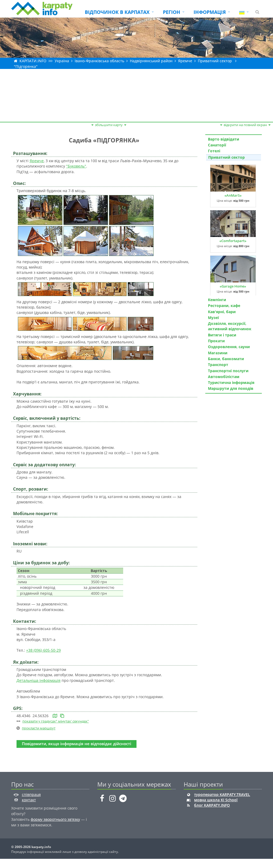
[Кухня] (45, 288)
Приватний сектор (215, 60)
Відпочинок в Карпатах (117, 12)
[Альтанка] (85, 240)
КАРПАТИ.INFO (32, 60)
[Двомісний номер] (45, 323)
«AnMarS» (233, 195)
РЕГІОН (171, 12)
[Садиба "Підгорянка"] (40, 209)
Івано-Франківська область (99, 60)
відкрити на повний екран (245, 124)
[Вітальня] (100, 288)
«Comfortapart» (232, 240)
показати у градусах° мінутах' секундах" (55, 721)
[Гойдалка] (131, 240)
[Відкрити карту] (55, 715)
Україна (62, 60)
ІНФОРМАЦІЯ (210, 12)
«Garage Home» (233, 286)
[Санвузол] (141, 288)
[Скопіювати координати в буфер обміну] (62, 715)
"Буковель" (76, 166)
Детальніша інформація (39, 680)
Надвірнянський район (151, 60)
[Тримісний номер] (65, 352)
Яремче (185, 60)
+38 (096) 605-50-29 (43, 650)
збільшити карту (109, 124)
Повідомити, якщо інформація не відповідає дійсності (76, 744)
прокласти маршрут (38, 728)
